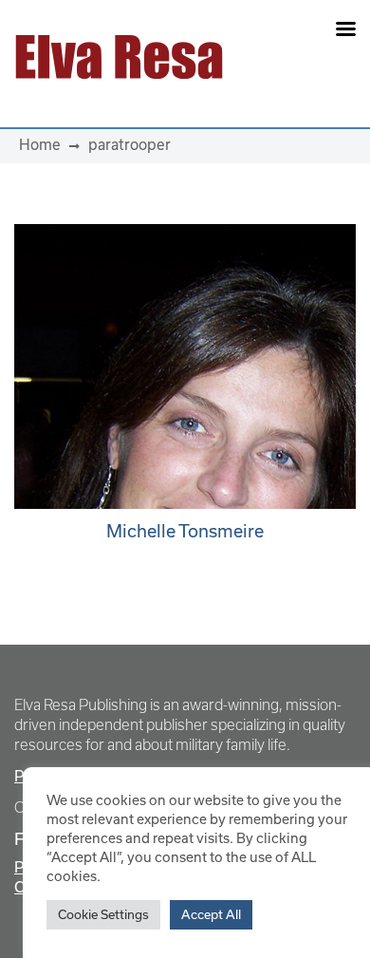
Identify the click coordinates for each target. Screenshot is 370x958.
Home (40, 145)
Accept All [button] (211, 915)
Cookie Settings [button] (103, 915)
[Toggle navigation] (299, 57)
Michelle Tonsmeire (185, 531)
